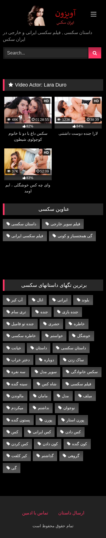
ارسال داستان (71, 512)
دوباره (49, 360)
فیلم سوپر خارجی (65, 224)
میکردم (17, 407)
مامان (43, 396)
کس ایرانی (42, 432)
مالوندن (17, 396)
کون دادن (50, 444)
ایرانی (62, 300)
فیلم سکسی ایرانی (27, 236)
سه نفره (18, 371)
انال (40, 300)
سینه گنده (19, 384)
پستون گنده (20, 420)
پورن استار (75, 420)
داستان (41, 348)
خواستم (56, 335)
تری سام (18, 312)
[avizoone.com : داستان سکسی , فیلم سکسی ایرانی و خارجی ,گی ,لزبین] (43, 15)
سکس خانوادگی (84, 371)
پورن (48, 420)
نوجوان (69, 407)
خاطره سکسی (23, 335)
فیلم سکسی (81, 384)
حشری (54, 323)
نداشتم (43, 407)
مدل (65, 396)
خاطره (79, 323)
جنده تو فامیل (22, 323)
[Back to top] (88, 521)
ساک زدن (76, 360)
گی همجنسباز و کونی (75, 236)
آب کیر (17, 300)
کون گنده (79, 444)
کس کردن (19, 444)
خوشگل (83, 335)
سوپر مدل (48, 371)
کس (14, 432)
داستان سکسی (23, 224)
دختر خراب (20, 360)
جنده (44, 312)
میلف (87, 396)
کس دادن (73, 432)
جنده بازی (70, 312)
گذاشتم (48, 455)
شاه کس (49, 384)
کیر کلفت (19, 455)
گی (14, 468)
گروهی (73, 455)
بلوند (85, 300)
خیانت (16, 348)
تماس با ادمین (35, 512)
